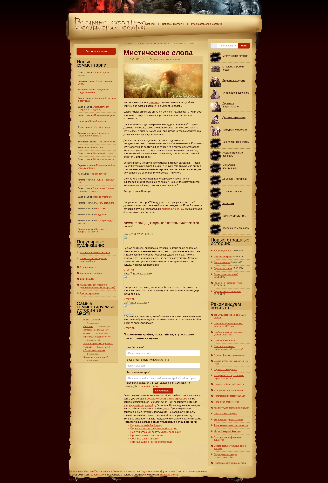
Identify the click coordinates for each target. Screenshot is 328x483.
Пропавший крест (223, 256)
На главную (76, 471)
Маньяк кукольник (102, 197)
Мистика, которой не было (97, 336)
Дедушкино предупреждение (93, 91)
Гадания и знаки (150, 471)
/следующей (146, 405)
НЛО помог (101, 208)
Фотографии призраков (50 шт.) (230, 396)
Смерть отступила (104, 203)
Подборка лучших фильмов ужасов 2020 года (228, 333)
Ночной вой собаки (103, 153)
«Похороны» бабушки (104, 115)
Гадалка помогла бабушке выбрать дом (153, 428)
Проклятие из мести (103, 159)
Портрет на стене (223, 268)
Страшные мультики (224, 340)
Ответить (129, 269)
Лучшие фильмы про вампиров (230, 355)
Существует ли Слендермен (228, 390)
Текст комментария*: (138, 372)
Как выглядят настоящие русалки (231, 407)
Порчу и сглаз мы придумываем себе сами (155, 431)
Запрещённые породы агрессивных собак (225, 455)
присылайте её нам (173, 208)
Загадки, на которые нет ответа (92, 230)
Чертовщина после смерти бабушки (93, 134)
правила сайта (150, 386)
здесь (165, 408)
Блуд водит (101, 214)
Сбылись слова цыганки (144, 438)
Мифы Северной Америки (227, 431)
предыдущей (131, 405)
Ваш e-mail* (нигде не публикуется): (147, 359)
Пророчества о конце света (146, 435)
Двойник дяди (87, 279)
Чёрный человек (97, 121)
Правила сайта (169, 474)
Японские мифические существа (231, 425)
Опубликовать (163, 390)
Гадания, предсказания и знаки (153, 43)
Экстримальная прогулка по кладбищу (93, 108)
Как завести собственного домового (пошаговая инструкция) (97, 286)
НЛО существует (223, 250)
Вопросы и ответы (173, 23)
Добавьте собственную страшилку (167, 398)
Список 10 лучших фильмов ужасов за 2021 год (228, 325)
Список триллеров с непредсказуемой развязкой (228, 347)
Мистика (89, 471)
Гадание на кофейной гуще (146, 425)
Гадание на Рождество (225, 369)
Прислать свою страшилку (191, 471)
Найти (244, 45)
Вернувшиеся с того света (227, 291)
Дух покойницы (87, 267)
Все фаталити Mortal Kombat (95, 252)
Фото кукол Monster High (226, 402)
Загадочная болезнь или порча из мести (96, 189)
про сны (153, 102)
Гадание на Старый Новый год (229, 384)
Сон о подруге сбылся (91, 273)
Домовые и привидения (126, 471)
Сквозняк (99, 147)
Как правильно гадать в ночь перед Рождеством (229, 377)
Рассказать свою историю (206, 23)
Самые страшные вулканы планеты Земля (93, 260)
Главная (150, 23)
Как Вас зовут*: (135, 347)
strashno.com (98, 474)
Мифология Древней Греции (228, 419)
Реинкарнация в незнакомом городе (151, 441)
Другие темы (167, 471)
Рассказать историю (96, 51)
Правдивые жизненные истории (230, 463)
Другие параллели (89, 293)
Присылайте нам (79, 479)
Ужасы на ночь (103, 471)
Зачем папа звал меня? (95, 357)
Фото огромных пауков (225, 413)
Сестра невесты (222, 262)
